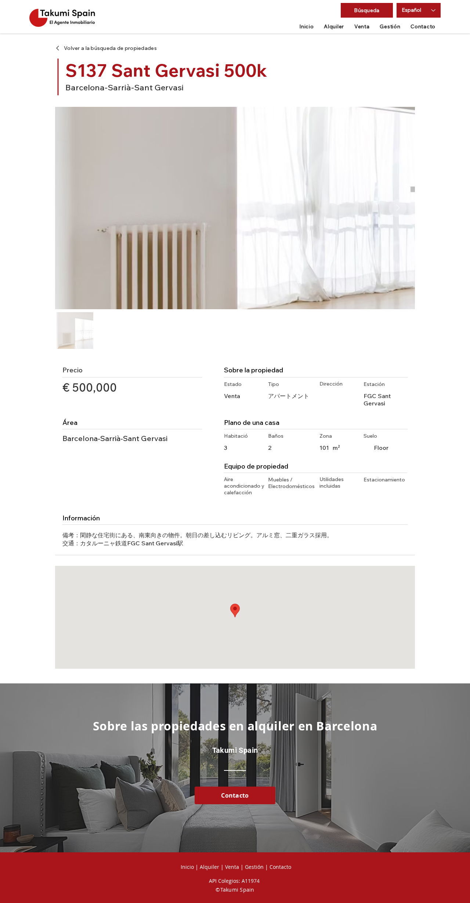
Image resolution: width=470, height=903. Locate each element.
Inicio (187, 866)
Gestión (254, 866)
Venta (232, 866)
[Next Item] (397, 208)
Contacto (279, 866)
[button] (367, 10)
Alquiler (209, 866)
